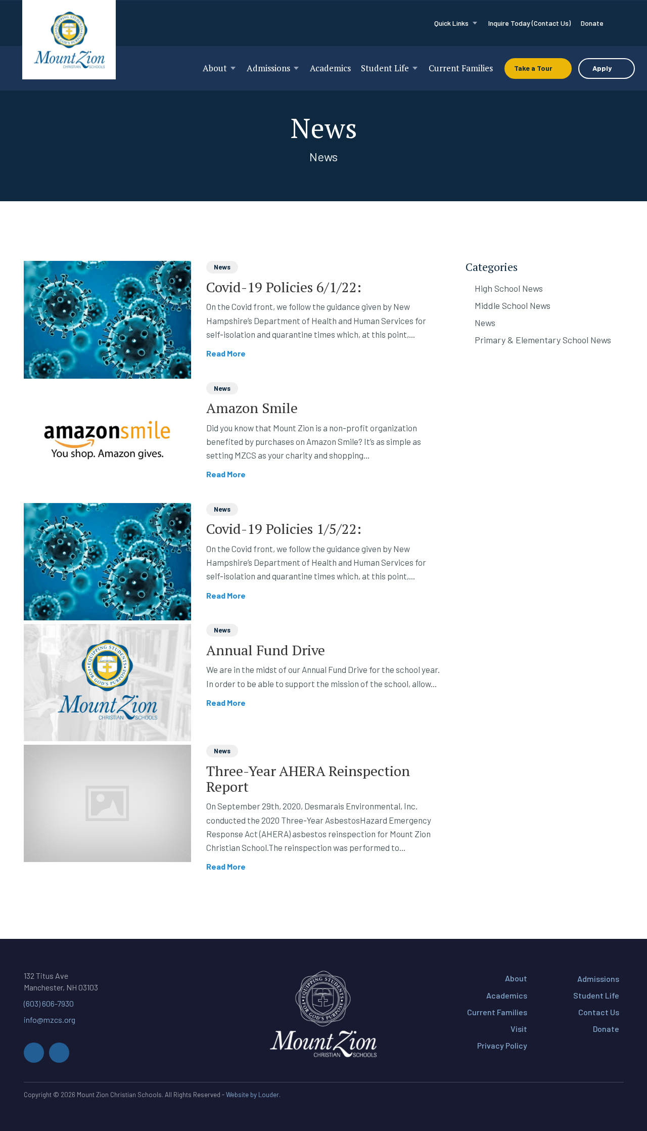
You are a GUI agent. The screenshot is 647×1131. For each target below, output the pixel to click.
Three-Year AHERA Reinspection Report (308, 778)
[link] (456, 23)
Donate (606, 1028)
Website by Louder (252, 1095)
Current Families (497, 1012)
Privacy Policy (502, 1045)
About (516, 978)
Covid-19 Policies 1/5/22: (283, 528)
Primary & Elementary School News (543, 339)
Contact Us (598, 1012)
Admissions (598, 978)
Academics (506, 995)
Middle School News (512, 305)
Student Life (596, 995)
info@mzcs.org (49, 1019)
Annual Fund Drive (265, 650)
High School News (509, 288)
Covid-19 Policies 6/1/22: (283, 287)
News (222, 267)
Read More (227, 353)
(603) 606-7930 (49, 1003)
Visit (519, 1028)
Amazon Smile (252, 407)
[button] (34, 1053)
